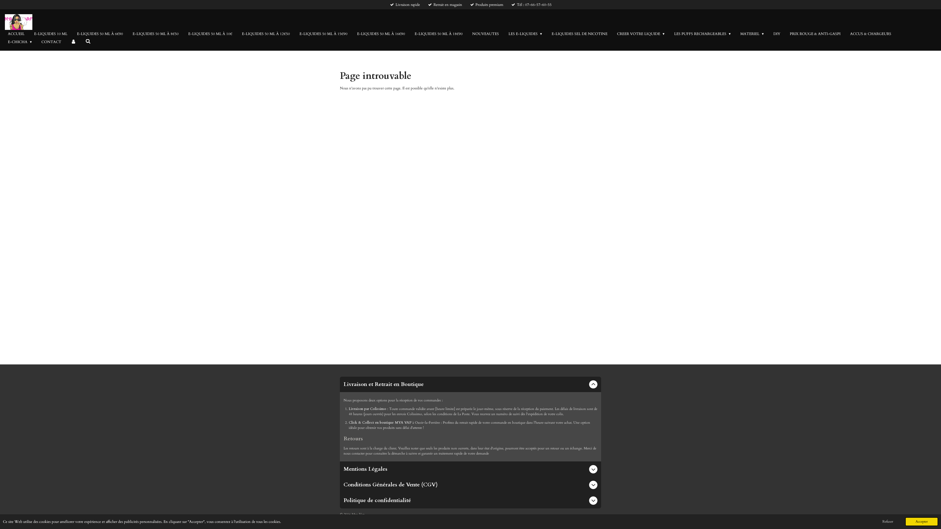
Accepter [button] (922, 521)
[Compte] (73, 42)
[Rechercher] (88, 41)
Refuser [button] (887, 521)
